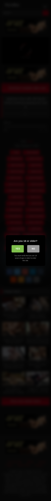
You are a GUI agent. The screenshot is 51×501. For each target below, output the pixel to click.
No (33, 249)
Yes (18, 249)
